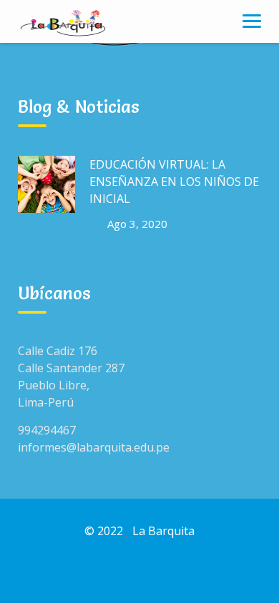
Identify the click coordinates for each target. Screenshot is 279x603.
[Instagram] (156, 573)
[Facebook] (123, 573)
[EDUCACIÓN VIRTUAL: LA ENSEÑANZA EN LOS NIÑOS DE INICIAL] (46, 184)
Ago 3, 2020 (137, 223)
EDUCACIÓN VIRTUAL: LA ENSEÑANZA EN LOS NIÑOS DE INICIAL (174, 181)
